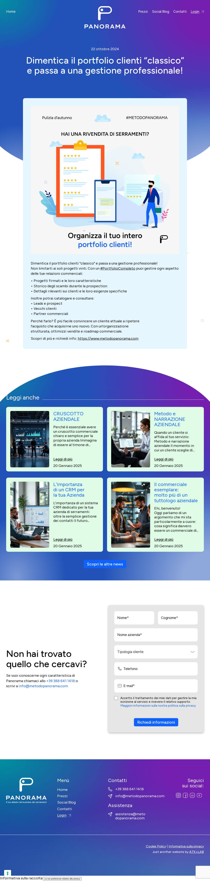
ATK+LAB (196, 852)
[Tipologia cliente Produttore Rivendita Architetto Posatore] (156, 651)
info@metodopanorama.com (43, 686)
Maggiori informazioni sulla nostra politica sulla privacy (158, 705)
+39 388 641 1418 (60, 681)
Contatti (180, 11)
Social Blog (160, 11)
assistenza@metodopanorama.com (130, 816)
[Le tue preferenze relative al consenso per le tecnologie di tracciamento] (7, 873)
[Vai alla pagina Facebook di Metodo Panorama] (185, 795)
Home (11, 11)
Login (195, 11)
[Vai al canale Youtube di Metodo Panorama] (199, 795)
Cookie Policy (156, 846)
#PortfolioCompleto (117, 268)
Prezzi (143, 11)
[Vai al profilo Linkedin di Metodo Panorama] (192, 795)
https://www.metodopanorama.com (108, 338)
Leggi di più (62, 459)
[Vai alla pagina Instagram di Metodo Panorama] (178, 795)
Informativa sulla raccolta (21, 878)
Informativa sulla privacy (186, 846)
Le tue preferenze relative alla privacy (62, 879)
